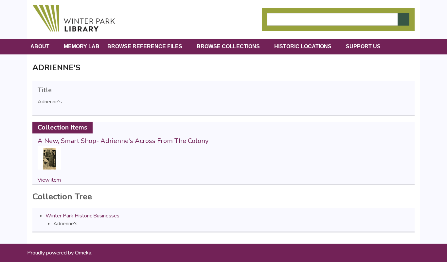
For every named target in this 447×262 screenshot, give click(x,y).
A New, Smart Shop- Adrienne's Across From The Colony (123, 140)
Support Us (363, 46)
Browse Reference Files (144, 46)
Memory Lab (81, 46)
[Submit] (403, 19)
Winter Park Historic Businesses (82, 215)
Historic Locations (302, 46)
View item (49, 180)
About (39, 46)
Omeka (83, 252)
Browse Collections (228, 46)
